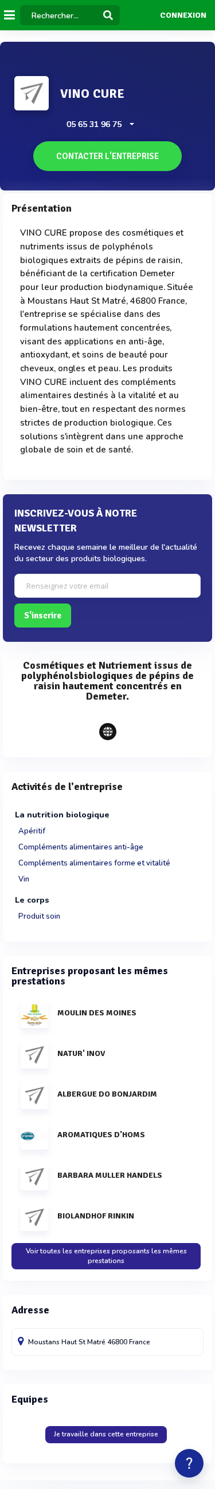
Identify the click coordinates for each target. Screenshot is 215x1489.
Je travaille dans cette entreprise (106, 1434)
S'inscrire (42, 615)
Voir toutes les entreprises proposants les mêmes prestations (106, 1255)
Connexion (183, 15)
